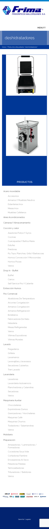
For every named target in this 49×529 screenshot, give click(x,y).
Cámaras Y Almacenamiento (16, 223)
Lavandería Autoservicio (19, 383)
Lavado (7, 344)
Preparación (9, 440)
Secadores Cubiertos (18, 365)
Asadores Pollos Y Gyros (19, 233)
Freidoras (12, 249)
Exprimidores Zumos (18, 409)
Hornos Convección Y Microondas (24, 257)
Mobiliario (8, 434)
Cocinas (12, 237)
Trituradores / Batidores (19, 472)
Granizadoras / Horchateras (21, 413)
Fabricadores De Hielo (18, 319)
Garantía (21, 519)
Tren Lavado (14, 369)
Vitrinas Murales (15, 339)
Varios (11, 266)
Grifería (11, 353)
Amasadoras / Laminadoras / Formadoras (22, 446)
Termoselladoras (16, 468)
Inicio (4, 47)
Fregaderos (13, 349)
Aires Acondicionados (14, 217)
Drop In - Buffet (10, 270)
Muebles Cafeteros (17, 212)
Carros (11, 279)
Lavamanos (13, 357)
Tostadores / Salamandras (21, 425)
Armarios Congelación (19, 307)
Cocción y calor (11, 228)
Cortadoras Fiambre (17, 456)
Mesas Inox (13, 208)
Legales (28, 519)
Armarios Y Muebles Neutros (21, 200)
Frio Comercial (10, 294)
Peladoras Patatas (16, 464)
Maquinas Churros (16, 421)
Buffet (11, 275)
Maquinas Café (15, 417)
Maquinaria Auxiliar (12, 400)
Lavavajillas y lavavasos (19, 361)
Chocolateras (14, 405)
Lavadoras (13, 379)
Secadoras (13, 391)
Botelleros (13, 315)
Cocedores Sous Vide (18, 451)
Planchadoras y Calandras (20, 387)
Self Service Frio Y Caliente (20, 283)
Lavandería (8, 374)
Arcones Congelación (18, 302)
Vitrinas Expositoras (17, 335)
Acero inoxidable (11, 191)
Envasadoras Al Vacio (18, 460)
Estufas (11, 245)
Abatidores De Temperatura (21, 298)
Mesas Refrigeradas (17, 327)
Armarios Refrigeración (19, 311)
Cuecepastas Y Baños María (21, 241)
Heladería (12, 323)
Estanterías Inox (15, 204)
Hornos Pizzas (14, 261)
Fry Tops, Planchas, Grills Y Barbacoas (26, 253)
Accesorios (13, 196)
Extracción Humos (12, 288)
